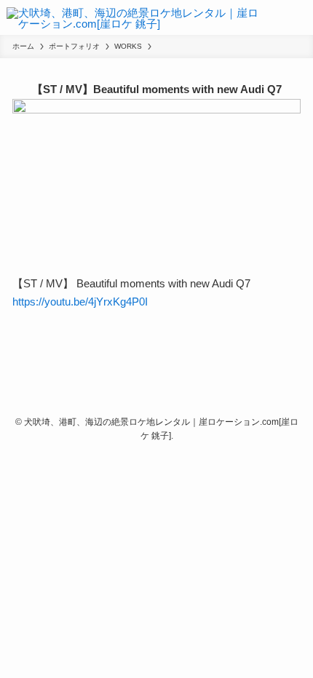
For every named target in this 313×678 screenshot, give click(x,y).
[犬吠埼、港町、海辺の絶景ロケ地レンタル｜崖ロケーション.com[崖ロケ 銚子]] (134, 17)
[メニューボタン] (301, 17)
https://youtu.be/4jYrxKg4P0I (80, 301)
